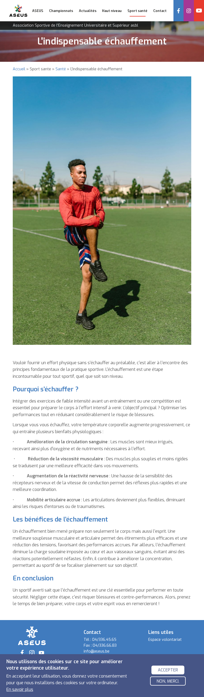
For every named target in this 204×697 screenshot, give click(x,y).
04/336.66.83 (105, 645)
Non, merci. (167, 681)
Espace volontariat (165, 639)
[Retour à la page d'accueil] (32, 635)
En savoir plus (19, 689)
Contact (160, 11)
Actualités (87, 11)
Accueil (19, 69)
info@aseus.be (96, 651)
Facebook (178, 10)
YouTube (199, 10)
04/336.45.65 (104, 639)
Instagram (189, 10)
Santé (61, 69)
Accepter (168, 670)
